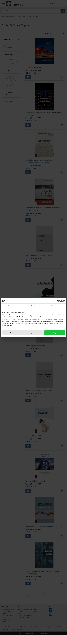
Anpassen (32, 333)
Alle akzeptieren (55, 333)
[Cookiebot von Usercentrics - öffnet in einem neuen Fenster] (57, 301)
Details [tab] (33, 306)
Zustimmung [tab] (12, 306)
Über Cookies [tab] (55, 306)
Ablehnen (12, 333)
